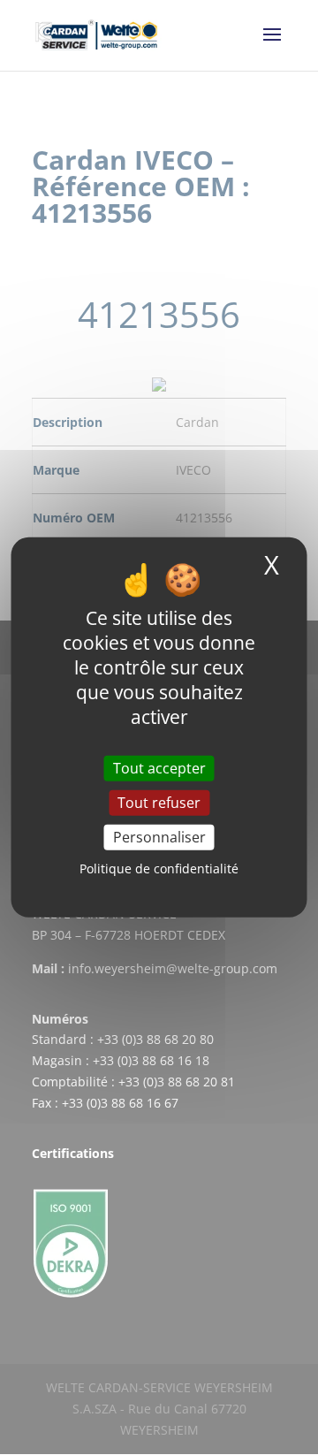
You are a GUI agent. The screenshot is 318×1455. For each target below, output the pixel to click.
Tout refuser (159, 802)
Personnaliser (159, 837)
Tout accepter (159, 768)
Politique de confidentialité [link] (159, 868)
